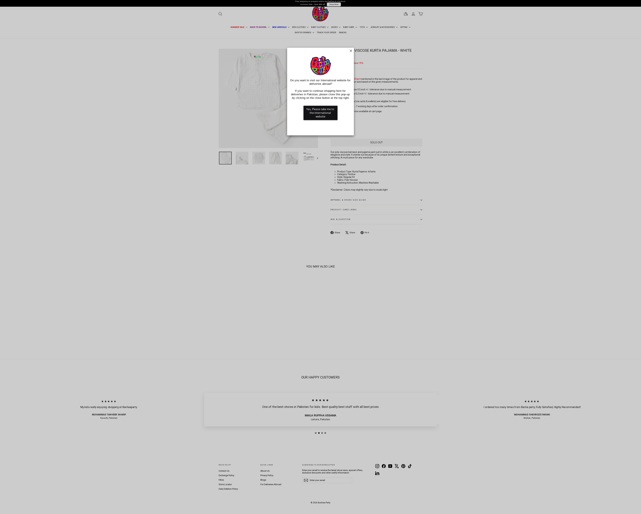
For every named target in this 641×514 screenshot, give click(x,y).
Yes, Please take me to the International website (320, 112)
